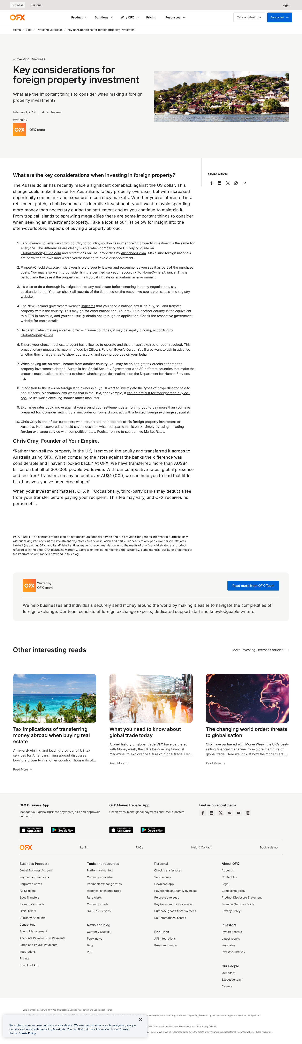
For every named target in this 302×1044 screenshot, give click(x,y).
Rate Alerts (94, 897)
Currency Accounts (32, 917)
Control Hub (28, 924)
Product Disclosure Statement (242, 897)
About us (228, 870)
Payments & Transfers (34, 877)
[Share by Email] (244, 183)
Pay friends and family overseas (175, 890)
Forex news (94, 938)
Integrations (28, 951)
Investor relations (233, 952)
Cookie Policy (27, 1033)
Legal (225, 884)
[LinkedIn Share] (219, 183)
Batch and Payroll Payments (38, 945)
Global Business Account (36, 870)
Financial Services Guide (238, 904)
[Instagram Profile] (247, 813)
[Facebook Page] (202, 813)
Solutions (101, 17)
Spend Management (33, 931)
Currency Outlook (99, 931)
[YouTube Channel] (238, 813)
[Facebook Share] (211, 183)
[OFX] (17, 17)
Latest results (231, 938)
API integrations (165, 938)
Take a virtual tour (249, 17)
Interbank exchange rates (104, 884)
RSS (89, 952)
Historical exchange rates (104, 890)
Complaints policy (234, 890)
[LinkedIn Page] (211, 813)
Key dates (228, 945)
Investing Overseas (49, 29)
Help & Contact (201, 847)
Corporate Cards (31, 884)
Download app (164, 884)
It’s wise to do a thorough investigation (51, 287)
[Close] (140, 1019)
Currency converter (100, 877)
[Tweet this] (228, 183)
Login (84, 847)
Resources (172, 17)
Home (17, 29)
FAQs (139, 847)
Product (77, 17)
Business (17, 5)
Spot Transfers (29, 897)
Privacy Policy (231, 911)
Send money (162, 877)
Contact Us (229, 877)
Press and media (165, 945)
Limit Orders (28, 911)
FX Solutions (28, 890)
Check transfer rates (168, 870)
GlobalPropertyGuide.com (41, 253)
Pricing (151, 17)
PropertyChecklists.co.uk (40, 267)
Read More (20, 769)
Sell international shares (170, 917)
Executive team (232, 979)
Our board (228, 972)
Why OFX (127, 17)
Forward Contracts (32, 904)
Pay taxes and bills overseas (173, 904)
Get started (277, 17)
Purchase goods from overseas (175, 911)
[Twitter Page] (220, 813)
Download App (29, 965)
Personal (36, 5)
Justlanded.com (133, 253)
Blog (29, 29)
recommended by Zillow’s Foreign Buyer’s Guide (98, 349)
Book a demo (269, 847)
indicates (88, 306)
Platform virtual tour (100, 870)
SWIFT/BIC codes (99, 911)
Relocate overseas (166, 897)
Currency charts (97, 904)
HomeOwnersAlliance (158, 272)
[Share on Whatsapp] (236, 183)
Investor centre (232, 931)
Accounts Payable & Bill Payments (42, 938)
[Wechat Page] (229, 813)
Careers (227, 986)
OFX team (37, 130)
